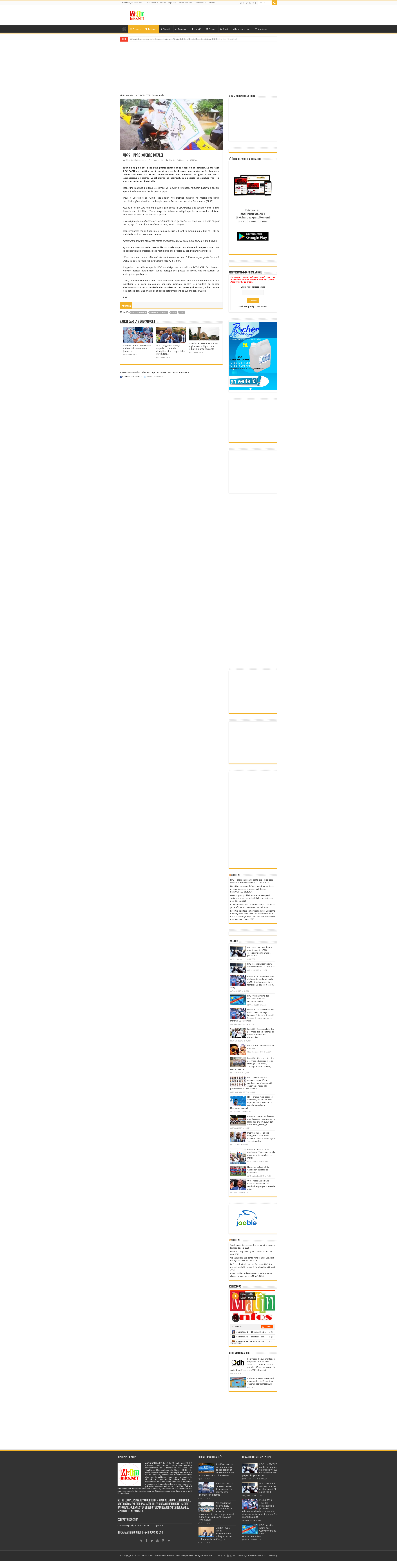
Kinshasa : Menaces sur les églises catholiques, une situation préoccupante (203, 346)
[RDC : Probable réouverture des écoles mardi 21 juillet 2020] (238, 968)
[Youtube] (250, 3)
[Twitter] (246, 3)
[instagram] (253, 3)
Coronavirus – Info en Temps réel (161, 3)
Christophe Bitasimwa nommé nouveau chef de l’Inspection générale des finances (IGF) (260, 1381)
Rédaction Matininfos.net (136, 160)
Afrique (212, 3)
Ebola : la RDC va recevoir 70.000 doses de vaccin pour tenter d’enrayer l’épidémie (215, 1489)
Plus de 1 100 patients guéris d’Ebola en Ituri (249, 1251)
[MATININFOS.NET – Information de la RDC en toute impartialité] (137, 14)
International (200, 3)
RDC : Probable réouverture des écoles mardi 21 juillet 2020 (267, 1487)
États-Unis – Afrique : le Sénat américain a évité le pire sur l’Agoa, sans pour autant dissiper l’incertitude (252, 889)
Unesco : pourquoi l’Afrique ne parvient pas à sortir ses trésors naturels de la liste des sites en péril (251, 898)
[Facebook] (244, 3)
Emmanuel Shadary (158, 312)
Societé (197, 29)
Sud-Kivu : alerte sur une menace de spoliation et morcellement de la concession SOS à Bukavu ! (216, 1470)
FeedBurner (262, 306)
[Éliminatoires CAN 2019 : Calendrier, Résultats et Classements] (238, 1171)
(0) (155, 377)
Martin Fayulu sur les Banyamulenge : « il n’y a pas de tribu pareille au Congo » (163, 39)
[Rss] (241, 3)
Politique (152, 29)
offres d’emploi (185, 3)
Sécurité (166, 29)
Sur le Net (236, 875)
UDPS (182, 312)
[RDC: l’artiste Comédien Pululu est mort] (238, 1049)
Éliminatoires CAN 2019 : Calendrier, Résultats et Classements (258, 1170)
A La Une (137, 29)
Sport (225, 29)
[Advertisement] (238, 15)
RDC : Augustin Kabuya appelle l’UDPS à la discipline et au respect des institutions (170, 349)
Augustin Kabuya (139, 312)
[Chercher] (274, 2)
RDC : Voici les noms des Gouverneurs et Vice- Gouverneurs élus (258, 999)
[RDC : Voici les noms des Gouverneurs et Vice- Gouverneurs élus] (238, 1000)
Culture (212, 29)
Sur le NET (236, 1240)
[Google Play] (256, 3)
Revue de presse (242, 29)
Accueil (124, 28)
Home (125, 95)
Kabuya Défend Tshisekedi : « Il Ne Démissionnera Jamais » (137, 348)
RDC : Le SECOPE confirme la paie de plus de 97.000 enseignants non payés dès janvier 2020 (259, 1470)
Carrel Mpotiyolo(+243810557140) (261, 1555)
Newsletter (262, 29)
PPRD (174, 312)
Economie (182, 29)
